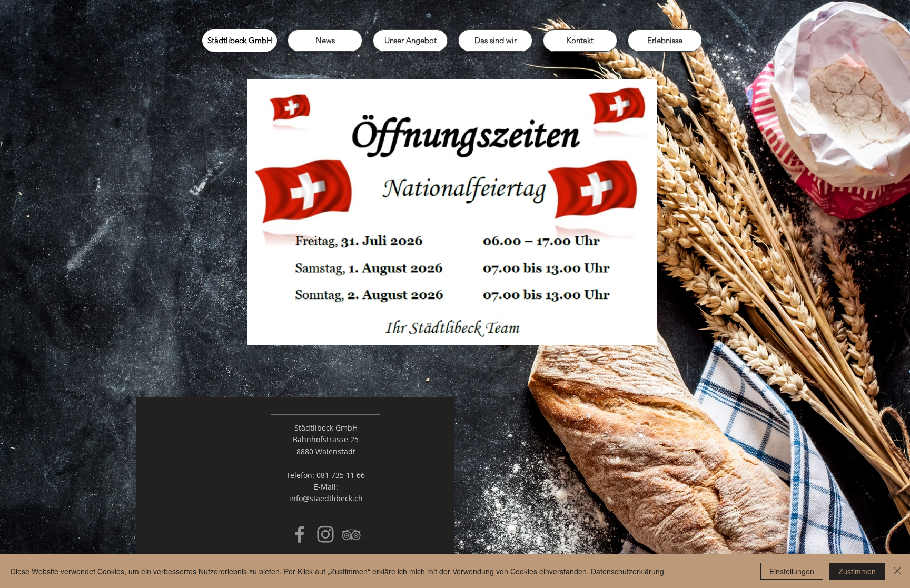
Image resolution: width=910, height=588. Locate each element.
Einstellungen (791, 571)
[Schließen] (897, 571)
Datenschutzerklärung (627, 571)
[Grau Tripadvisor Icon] (351, 534)
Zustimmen (857, 571)
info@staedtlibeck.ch (326, 498)
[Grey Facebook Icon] (300, 534)
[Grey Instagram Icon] (325, 534)
